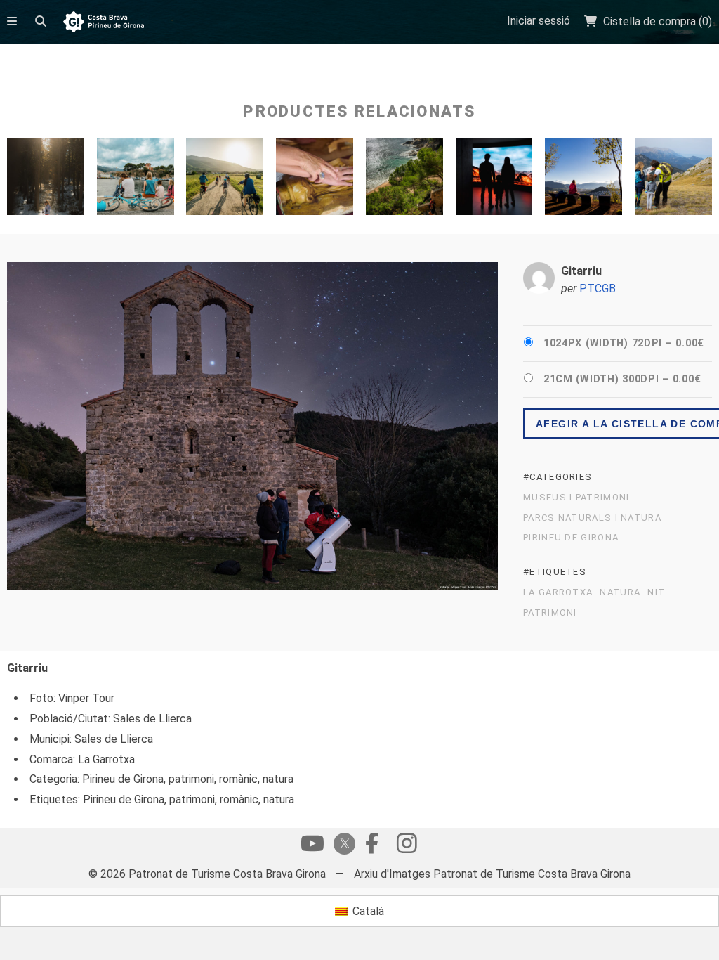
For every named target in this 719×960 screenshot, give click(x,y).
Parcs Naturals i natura (592, 518)
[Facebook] (371, 847)
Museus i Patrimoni (576, 497)
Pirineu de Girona (571, 538)
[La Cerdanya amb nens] (673, 180)
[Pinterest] (407, 847)
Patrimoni (550, 613)
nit (656, 592)
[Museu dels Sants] (314, 180)
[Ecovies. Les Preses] (224, 180)
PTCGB (597, 288)
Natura (620, 592)
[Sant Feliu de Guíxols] (135, 180)
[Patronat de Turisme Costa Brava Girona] (103, 23)
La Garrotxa (558, 592)
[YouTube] (312, 847)
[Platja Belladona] (404, 180)
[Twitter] (342, 845)
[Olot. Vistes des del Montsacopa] (583, 180)
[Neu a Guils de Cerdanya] (45, 180)
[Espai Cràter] (494, 180)
